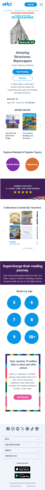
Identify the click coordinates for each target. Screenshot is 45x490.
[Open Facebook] (8, 428)
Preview (22, 78)
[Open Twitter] (22, 428)
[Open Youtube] (17, 428)
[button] (21, 230)
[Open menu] (41, 4)
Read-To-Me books (19, 11)
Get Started (22, 397)
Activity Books (7, 11)
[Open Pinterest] (27, 428)
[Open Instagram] (13, 428)
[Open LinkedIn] (37, 428)
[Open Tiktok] (32, 428)
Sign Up (31, 4)
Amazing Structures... (33, 11)
